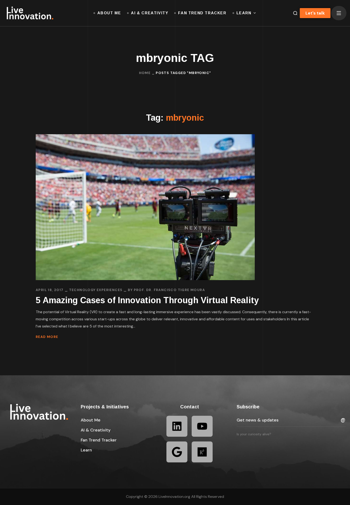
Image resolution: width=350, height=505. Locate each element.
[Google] (176, 451)
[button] (90, 420)
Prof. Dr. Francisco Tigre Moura (169, 290)
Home (145, 73)
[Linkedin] (176, 426)
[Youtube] (202, 426)
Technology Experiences (96, 290)
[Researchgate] (202, 451)
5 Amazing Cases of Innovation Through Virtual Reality (147, 300)
